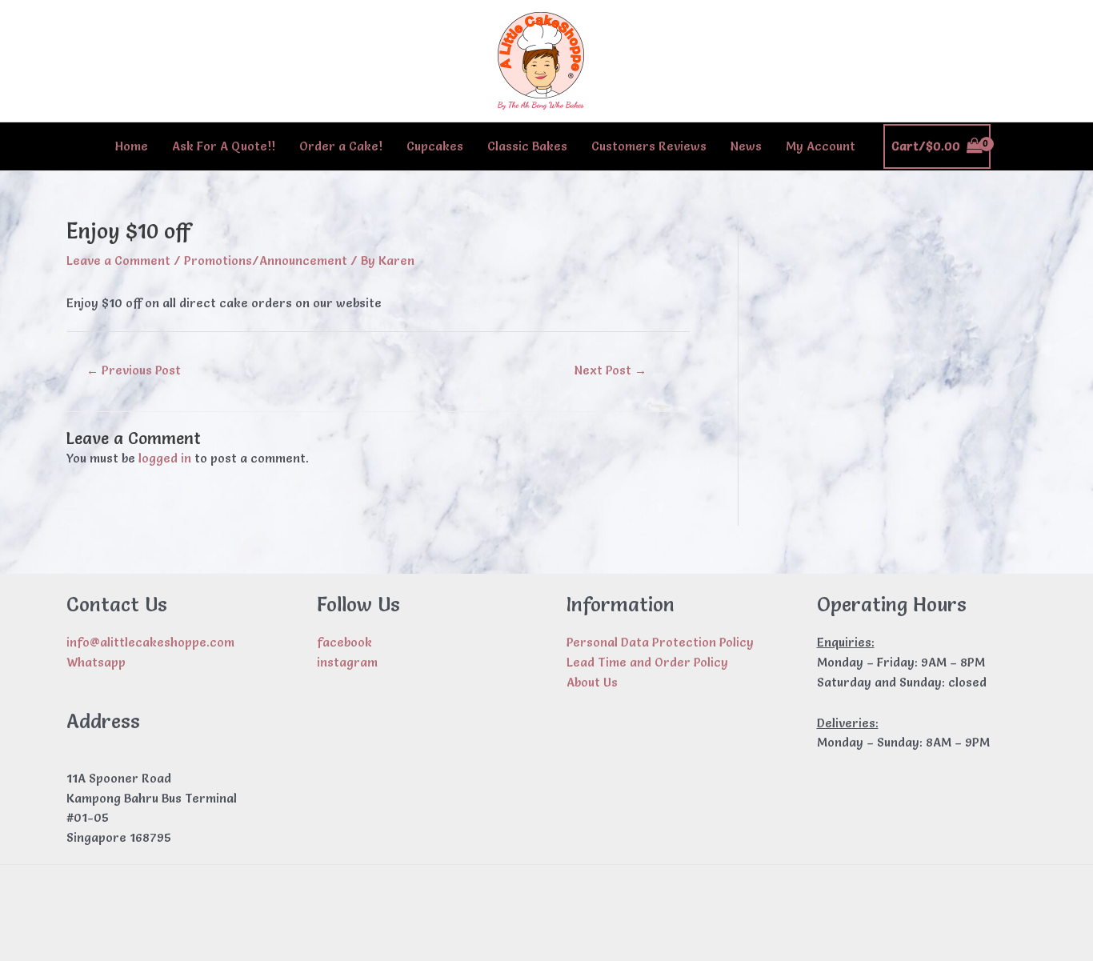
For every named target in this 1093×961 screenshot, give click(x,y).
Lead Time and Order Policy (647, 662)
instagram (347, 662)
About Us (592, 682)
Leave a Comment (118, 260)
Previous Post (133, 370)
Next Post (611, 370)
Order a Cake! (340, 146)
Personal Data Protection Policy (660, 642)
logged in (164, 458)
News (746, 146)
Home (131, 146)
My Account (820, 146)
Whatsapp (96, 662)
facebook (344, 642)
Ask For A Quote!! (223, 146)
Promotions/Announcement (265, 260)
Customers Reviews (649, 146)
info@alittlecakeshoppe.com (150, 642)
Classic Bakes (527, 146)
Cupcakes (434, 146)
